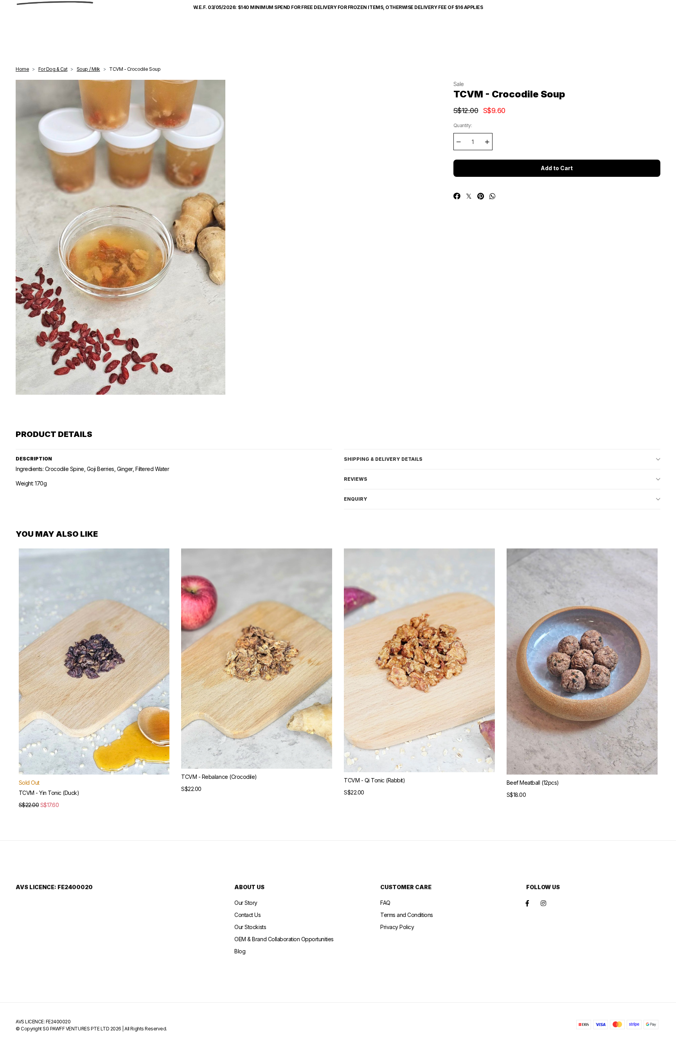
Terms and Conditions (406, 914)
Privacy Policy (397, 927)
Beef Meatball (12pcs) (533, 782)
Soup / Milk (88, 69)
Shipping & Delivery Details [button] (383, 459)
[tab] (502, 459)
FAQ (385, 902)
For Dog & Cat (53, 69)
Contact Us (247, 914)
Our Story (245, 902)
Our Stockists (250, 927)
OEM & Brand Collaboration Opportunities (283, 939)
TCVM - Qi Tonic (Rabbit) (374, 780)
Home (22, 69)
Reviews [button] (355, 479)
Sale (458, 84)
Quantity (462, 125)
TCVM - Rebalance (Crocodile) (219, 776)
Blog (239, 951)
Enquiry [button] (355, 499)
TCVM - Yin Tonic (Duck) (49, 792)
